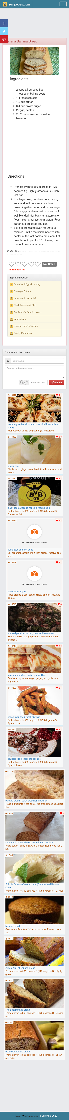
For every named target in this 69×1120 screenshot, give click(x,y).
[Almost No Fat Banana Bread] (34, 953)
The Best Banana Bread (17, 1009)
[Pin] (4, 39)
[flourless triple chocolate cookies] (34, 743)
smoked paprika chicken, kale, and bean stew (31, 633)
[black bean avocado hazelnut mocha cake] (34, 492)
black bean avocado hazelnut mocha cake (29, 507)
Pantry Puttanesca (23, 333)
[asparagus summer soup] (34, 534)
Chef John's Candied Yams (27, 312)
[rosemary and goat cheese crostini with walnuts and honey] (34, 408)
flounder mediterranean (26, 326)
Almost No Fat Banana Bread (20, 967)
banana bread (12, 926)
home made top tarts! (25, 298)
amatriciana (20, 319)
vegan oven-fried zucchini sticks (24, 716)
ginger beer (13, 465)
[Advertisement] (35, 25)
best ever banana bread (17, 1051)
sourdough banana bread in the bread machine (29, 842)
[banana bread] (34, 924)
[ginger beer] (34, 450)
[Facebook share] (4, 23)
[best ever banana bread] (34, 1049)
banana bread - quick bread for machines (26, 800)
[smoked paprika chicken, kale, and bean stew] (34, 617)
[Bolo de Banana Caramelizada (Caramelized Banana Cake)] (34, 869)
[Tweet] (4, 31)
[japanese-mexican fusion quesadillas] (34, 659)
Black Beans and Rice (25, 305)
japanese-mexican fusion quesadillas (26, 675)
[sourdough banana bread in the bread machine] (34, 828)
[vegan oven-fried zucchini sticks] (34, 701)
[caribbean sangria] (34, 575)
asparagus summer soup (20, 549)
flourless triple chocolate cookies (24, 758)
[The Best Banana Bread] (34, 995)
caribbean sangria (17, 591)
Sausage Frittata (22, 291)
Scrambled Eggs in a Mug (27, 284)
